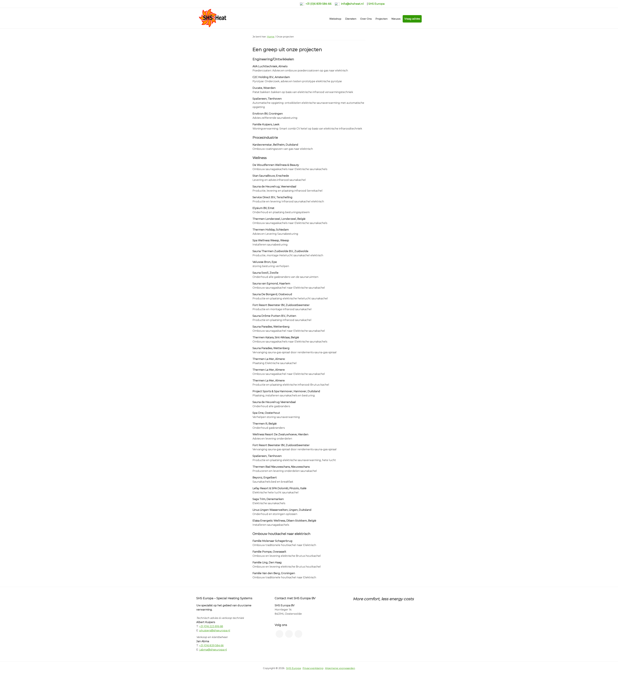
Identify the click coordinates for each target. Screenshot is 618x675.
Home (270, 36)
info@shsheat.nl (352, 3)
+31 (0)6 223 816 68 (211, 626)
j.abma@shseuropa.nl (213, 649)
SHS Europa (376, 3)
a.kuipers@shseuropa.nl (214, 630)
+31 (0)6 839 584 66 (318, 3)
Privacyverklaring (313, 668)
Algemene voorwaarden (340, 668)
